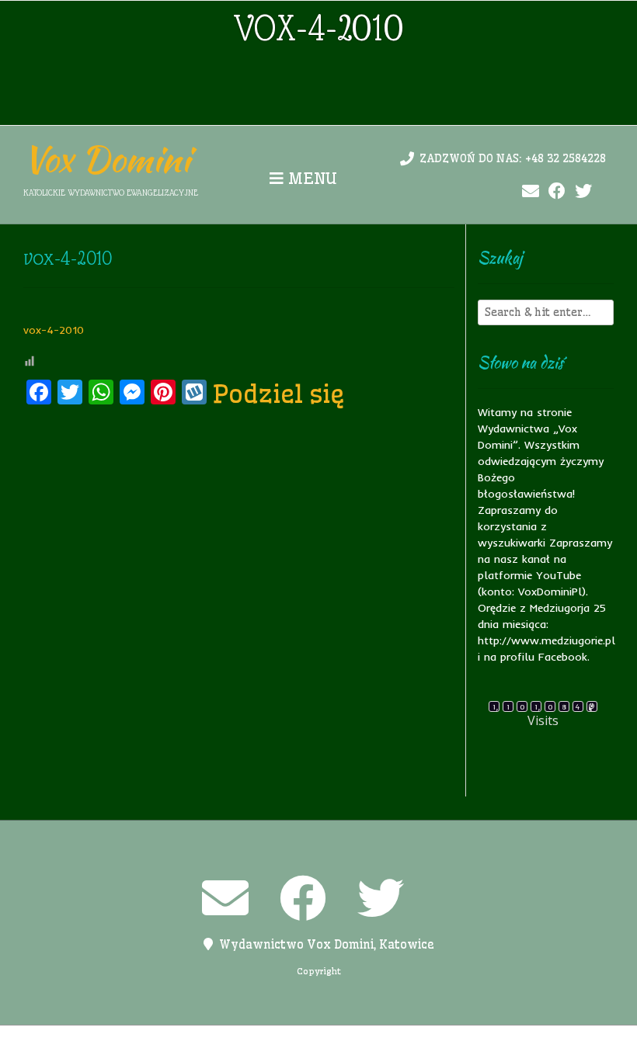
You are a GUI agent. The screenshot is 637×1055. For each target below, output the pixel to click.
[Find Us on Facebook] (557, 191)
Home (178, 1040)
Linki (217, 1040)
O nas (257, 1040)
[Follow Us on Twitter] (583, 191)
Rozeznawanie (445, 1040)
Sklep (510, 1040)
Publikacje (367, 1040)
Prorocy (305, 1040)
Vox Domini (106, 159)
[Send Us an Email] (530, 191)
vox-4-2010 (53, 330)
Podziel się (279, 393)
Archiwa (130, 1040)
